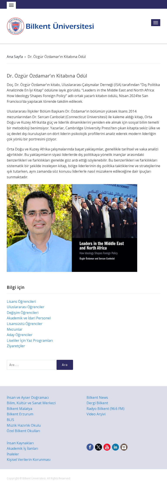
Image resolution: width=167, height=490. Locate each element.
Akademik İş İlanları (22, 448)
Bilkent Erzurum (20, 414)
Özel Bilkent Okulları (23, 430)
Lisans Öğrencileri (21, 301)
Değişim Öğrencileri (22, 312)
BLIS (10, 419)
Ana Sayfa (15, 56)
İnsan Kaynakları (20, 443)
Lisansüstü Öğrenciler (24, 323)
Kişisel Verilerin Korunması (28, 459)
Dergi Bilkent (97, 403)
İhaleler (13, 454)
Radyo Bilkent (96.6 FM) (105, 408)
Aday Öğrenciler (19, 334)
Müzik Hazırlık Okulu (24, 425)
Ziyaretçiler (16, 346)
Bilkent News (97, 397)
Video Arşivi (96, 414)
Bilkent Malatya (19, 408)
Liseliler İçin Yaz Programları (30, 340)
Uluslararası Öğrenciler (25, 307)
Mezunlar (14, 329)
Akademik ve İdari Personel (29, 318)
